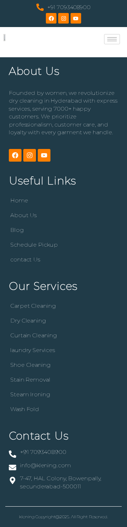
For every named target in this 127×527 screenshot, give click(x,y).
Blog (17, 230)
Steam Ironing (30, 394)
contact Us (25, 259)
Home (19, 200)
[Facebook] (51, 18)
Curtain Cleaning (33, 335)
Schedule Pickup (34, 244)
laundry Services (32, 350)
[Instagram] (63, 18)
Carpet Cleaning (33, 305)
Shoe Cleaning (30, 365)
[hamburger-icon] (112, 39)
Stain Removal (30, 379)
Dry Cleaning (28, 320)
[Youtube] (76, 18)
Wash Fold (24, 409)
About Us (23, 215)
